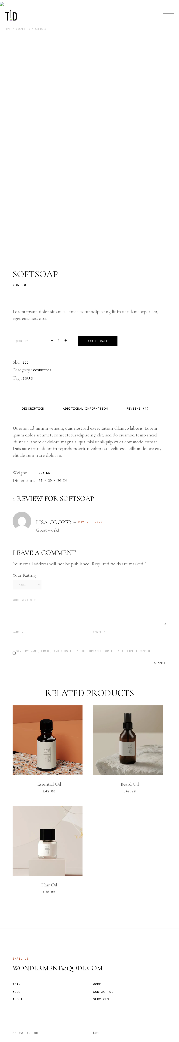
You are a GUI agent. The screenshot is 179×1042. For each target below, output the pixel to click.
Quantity (22, 341)
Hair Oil (49, 885)
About (18, 999)
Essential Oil (49, 784)
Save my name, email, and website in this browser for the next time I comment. (85, 650)
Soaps (28, 378)
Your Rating (24, 575)
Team (17, 984)
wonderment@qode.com (58, 968)
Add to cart (97, 340)
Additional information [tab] (85, 408)
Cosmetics (42, 370)
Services (101, 999)
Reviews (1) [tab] (138, 408)
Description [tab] (33, 408)
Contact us (103, 991)
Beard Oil (130, 784)
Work (97, 984)
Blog (17, 991)
